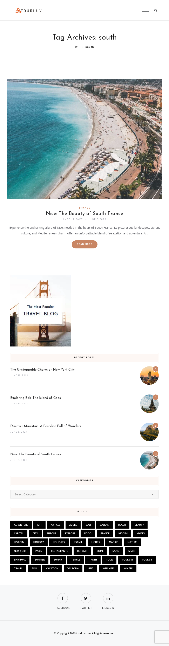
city (35, 533)
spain (131, 551)
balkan (104, 525)
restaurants (59, 551)
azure (73, 525)
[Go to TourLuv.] (76, 47)
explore (70, 533)
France (84, 208)
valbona (73, 568)
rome (100, 551)
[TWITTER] (86, 595)
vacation (52, 568)
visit (91, 568)
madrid (114, 542)
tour (109, 559)
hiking (141, 533)
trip (34, 568)
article (55, 525)
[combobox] (84, 494)
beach (122, 525)
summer (40, 559)
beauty (139, 525)
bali (88, 525)
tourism (127, 559)
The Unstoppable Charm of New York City (42, 369)
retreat (82, 551)
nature (132, 542)
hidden (123, 533)
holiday (38, 542)
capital (19, 533)
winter (128, 568)
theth (93, 559)
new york (20, 551)
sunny (58, 559)
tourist (147, 559)
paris (38, 551)
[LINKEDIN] (108, 595)
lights (96, 542)
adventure (21, 525)
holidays (59, 542)
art (39, 525)
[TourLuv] (28, 10)
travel (18, 568)
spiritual (20, 559)
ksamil (78, 542)
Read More (84, 244)
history (19, 542)
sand (116, 551)
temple (75, 559)
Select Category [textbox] (25, 494)
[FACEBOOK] (63, 595)
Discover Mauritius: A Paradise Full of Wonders (45, 426)
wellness (109, 568)
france (105, 533)
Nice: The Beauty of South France (84, 213)
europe (51, 533)
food (88, 533)
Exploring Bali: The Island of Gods (35, 398)
